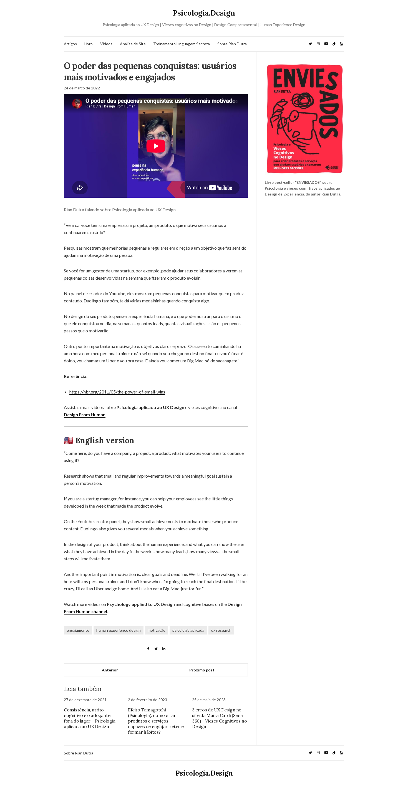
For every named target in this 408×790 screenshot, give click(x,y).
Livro (88, 43)
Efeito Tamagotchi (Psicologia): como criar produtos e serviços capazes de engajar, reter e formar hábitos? (155, 721)
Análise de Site (133, 43)
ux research (221, 630)
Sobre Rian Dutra (232, 43)
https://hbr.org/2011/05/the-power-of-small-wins (117, 391)
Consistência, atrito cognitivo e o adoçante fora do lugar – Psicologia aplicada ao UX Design (89, 718)
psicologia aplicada (188, 630)
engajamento (78, 630)
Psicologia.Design (204, 12)
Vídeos (106, 43)
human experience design (118, 630)
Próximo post (202, 670)
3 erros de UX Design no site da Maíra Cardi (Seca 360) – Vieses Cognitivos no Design (219, 718)
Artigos (70, 43)
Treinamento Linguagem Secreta (181, 43)
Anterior (110, 670)
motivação (156, 630)
